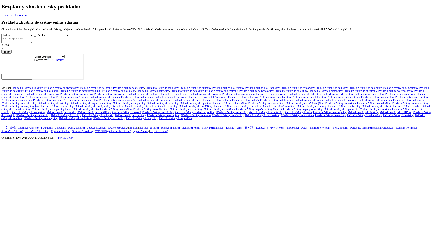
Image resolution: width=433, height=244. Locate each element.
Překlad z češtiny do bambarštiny (400, 87)
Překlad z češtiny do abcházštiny (61, 87)
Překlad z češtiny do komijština (375, 100)
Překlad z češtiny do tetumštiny (32, 115)
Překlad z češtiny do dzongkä (205, 94)
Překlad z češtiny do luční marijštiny (305, 103)
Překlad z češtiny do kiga (245, 100)
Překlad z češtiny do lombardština (266, 103)
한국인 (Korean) (276, 127)
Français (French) (191, 127)
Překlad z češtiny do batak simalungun (80, 90)
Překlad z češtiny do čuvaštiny (110, 94)
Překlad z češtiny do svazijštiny (329, 112)
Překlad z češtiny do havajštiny (171, 97)
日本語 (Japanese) (255, 127)
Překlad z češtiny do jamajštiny (377, 97)
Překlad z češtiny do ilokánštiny (309, 97)
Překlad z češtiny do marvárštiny (231, 106)
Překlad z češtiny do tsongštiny (163, 115)
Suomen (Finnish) (170, 127)
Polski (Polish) (340, 127)
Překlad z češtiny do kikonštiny (276, 100)
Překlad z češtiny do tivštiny (66, 115)
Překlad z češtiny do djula (174, 94)
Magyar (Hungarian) (213, 127)
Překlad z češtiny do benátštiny (221, 90)
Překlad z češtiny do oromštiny (185, 109)
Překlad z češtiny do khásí (217, 100)
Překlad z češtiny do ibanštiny (275, 97)
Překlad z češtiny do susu (298, 112)
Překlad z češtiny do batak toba (118, 90)
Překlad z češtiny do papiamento (341, 109)
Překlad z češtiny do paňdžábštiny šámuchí (259, 109)
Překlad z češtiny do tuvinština (297, 115)
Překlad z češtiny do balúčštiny (365, 87)
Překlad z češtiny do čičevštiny (76, 94)
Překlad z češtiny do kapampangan (117, 100)
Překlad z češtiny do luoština (340, 103)
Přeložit (6, 51)
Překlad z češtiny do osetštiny (219, 109)
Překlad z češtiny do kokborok (341, 100)
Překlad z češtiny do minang (312, 106)
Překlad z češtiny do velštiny (398, 115)
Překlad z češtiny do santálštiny (94, 112)
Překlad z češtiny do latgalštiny (128, 103)
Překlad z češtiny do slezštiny (231, 112)
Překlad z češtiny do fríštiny (369, 94)
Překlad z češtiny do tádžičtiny (396, 112)
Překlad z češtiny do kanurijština (80, 100)
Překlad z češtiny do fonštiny (338, 94)
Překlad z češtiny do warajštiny (40, 118)
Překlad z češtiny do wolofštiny (75, 118)
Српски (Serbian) (60, 131)
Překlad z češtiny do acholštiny (162, 87)
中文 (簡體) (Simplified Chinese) (21, 127)
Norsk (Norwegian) (320, 127)
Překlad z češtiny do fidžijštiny (305, 94)
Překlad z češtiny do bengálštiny (256, 90)
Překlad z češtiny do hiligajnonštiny (208, 97)
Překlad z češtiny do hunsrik (243, 97)
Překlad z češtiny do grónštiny (72, 97)
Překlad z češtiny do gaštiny (40, 97)
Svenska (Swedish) (82, 131)
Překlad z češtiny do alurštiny (195, 87)
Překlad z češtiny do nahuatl (377, 106)
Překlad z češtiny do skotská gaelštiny (195, 112)
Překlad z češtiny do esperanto (238, 94)
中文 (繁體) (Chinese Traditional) (113, 131)
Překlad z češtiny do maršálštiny (196, 106)
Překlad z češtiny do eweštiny (271, 94)
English (133, 127)
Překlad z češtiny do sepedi (126, 112)
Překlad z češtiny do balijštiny (331, 87)
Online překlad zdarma (15, 15)
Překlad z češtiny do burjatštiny (360, 90)
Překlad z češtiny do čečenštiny (42, 94)
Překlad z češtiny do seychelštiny (18, 103)
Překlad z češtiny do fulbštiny (401, 94)
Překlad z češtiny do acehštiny (96, 87)
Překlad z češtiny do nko (86, 109)
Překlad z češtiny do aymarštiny (297, 87)
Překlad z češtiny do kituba (309, 100)
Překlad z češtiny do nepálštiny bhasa (51, 109)
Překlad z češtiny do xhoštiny (27, 87)
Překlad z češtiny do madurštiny (374, 103)
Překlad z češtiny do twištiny (330, 115)
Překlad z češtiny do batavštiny (152, 90)
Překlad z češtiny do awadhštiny (262, 87)
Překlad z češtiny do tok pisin (97, 115)
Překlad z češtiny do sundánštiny (266, 112)
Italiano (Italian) (234, 127)
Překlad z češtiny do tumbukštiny (262, 115)
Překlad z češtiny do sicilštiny (158, 112)
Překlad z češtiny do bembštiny (187, 90)
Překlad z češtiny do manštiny (127, 106)
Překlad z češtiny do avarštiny (228, 87)
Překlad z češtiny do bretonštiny (325, 90)
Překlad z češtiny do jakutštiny (343, 97)
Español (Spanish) (149, 127)
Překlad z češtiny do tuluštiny (227, 115)
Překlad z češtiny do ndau (406, 106)
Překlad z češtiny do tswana (196, 115)
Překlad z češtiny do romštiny (375, 109)
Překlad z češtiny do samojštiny (28, 112)
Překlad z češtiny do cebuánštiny (395, 90)
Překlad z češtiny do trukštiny (130, 115)
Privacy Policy (66, 137)
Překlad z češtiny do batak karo (41, 90)
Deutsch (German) (96, 127)
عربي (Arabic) (141, 131)
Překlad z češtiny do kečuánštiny (155, 100)
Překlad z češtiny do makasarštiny (410, 103)
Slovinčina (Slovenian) (37, 131)
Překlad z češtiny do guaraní (105, 97)
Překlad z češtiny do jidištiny (16, 100)
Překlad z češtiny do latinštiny (162, 103)
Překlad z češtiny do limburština (230, 103)
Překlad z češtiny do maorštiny (161, 106)
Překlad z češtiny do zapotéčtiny (176, 118)
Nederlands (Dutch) (297, 127)
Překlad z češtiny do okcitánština (150, 109)
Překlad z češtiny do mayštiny (141, 118)
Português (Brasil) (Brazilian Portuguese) (372, 127)
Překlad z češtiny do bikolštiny (291, 90)
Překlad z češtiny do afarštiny (128, 87)
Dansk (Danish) (76, 127)
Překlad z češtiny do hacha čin (137, 97)
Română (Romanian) (407, 127)
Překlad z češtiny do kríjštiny (53, 103)
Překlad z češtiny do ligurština (196, 103)
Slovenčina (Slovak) (12, 131)
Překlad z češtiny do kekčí (188, 100)
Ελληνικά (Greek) (118, 127)
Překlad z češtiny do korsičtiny (409, 100)
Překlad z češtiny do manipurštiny (92, 106)
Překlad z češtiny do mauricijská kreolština (272, 106)
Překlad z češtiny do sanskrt (61, 112)
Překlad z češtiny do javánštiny (411, 97)
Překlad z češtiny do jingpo (47, 100)
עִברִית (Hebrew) (159, 131)
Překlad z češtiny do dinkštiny (143, 94)
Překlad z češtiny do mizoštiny (344, 106)
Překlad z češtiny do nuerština (116, 109)
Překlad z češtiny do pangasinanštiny (302, 109)
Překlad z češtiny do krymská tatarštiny (90, 103)
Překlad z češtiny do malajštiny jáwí (20, 106)
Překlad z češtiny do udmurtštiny (364, 115)
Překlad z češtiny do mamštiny (57, 106)
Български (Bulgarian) (53, 127)
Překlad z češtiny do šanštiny (363, 112)
